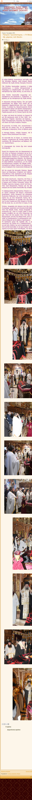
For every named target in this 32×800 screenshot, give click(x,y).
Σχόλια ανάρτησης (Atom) (14, 773)
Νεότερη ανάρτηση (5, 771)
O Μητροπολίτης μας (18, 26)
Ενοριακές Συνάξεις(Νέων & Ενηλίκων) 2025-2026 (15, 29)
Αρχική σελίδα (5, 26)
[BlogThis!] (4, 724)
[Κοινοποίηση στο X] (6, 724)
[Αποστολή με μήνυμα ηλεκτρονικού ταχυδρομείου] (3, 724)
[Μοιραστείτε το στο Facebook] (8, 724)
